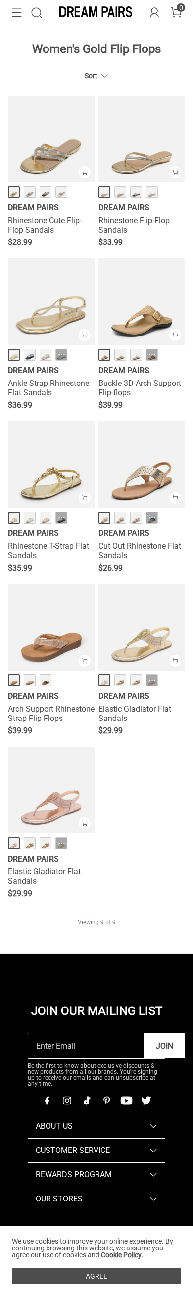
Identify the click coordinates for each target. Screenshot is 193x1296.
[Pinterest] (106, 1100)
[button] (17, 13)
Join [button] (164, 1046)
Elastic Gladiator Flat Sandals (134, 713)
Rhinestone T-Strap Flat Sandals (48, 550)
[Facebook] (47, 1100)
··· (61, 355)
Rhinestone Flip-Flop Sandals (134, 225)
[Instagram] (67, 1100)
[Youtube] (126, 1100)
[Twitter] (146, 1100)
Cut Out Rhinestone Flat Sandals (139, 550)
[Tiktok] (87, 1100)
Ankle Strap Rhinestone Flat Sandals (48, 388)
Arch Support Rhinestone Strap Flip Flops (51, 713)
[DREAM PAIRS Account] (154, 12)
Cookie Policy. (122, 1255)
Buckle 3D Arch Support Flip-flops (139, 388)
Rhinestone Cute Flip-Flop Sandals (45, 225)
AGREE (96, 1276)
